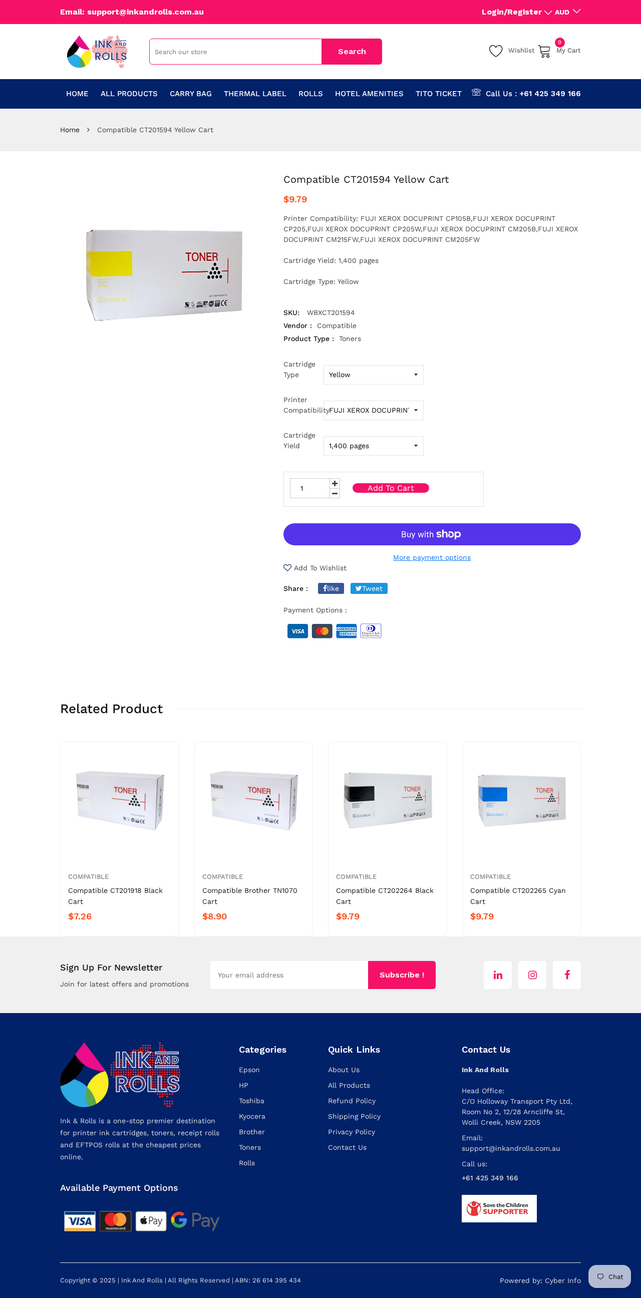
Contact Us (347, 1147)
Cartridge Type (299, 369)
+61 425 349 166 (550, 93)
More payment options (432, 557)
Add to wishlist (320, 568)
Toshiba (251, 1101)
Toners (250, 1147)
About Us (344, 1070)
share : (295, 588)
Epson (249, 1070)
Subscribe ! (402, 975)
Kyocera (252, 1116)
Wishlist (521, 50)
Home (70, 130)
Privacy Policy (351, 1132)
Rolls (247, 1163)
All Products (349, 1085)
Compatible (88, 876)
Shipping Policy (354, 1116)
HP (243, 1085)
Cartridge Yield (299, 440)
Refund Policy (352, 1101)
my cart (568, 49)
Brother (252, 1132)
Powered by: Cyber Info (540, 1280)
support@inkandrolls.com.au (511, 1148)
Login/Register (512, 12)
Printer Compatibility (303, 405)
